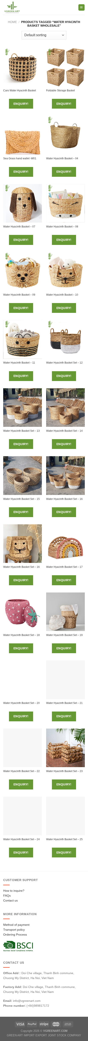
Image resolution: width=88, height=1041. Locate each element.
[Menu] (81, 7)
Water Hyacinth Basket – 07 (19, 226)
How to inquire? (13, 890)
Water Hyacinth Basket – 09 (19, 294)
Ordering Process (15, 934)
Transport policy (14, 929)
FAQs (7, 895)
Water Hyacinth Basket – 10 (62, 294)
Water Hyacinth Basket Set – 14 (64, 430)
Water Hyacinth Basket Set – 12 (64, 362)
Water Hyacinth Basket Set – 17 (64, 566)
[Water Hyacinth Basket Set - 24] (22, 816)
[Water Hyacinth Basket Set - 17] (65, 543)
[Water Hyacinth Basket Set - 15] (22, 475)
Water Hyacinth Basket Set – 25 (64, 839)
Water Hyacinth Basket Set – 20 (21, 703)
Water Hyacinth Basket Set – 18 (21, 635)
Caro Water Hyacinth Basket (19, 90)
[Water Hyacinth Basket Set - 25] (65, 816)
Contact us (10, 900)
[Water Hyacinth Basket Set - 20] (22, 679)
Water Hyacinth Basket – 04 (62, 158)
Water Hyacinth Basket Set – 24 (21, 839)
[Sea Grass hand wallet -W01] (22, 135)
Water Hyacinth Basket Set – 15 (21, 498)
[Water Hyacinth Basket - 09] (22, 271)
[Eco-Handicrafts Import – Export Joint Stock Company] (21, 7)
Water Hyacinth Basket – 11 (19, 362)
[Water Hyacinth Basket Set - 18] (22, 611)
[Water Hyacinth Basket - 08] (65, 203)
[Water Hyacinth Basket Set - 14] (65, 407)
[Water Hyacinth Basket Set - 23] (65, 748)
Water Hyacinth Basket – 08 (62, 226)
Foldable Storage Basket (60, 90)
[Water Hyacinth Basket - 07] (22, 203)
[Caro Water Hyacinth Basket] (22, 67)
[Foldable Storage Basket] (65, 67)
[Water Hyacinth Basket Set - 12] (65, 339)
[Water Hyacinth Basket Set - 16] (65, 475)
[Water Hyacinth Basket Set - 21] (65, 679)
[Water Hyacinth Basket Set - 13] (22, 407)
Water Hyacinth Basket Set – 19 (64, 635)
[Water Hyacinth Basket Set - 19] (65, 611)
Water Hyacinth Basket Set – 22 (21, 771)
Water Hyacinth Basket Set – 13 (21, 430)
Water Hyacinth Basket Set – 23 (64, 771)
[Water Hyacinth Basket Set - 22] (22, 748)
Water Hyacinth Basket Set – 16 (64, 498)
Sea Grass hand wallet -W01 (19, 158)
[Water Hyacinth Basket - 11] (22, 339)
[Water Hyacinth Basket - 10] (65, 271)
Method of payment (16, 924)
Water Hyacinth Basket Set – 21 (64, 703)
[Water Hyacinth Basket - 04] (65, 135)
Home (12, 22)
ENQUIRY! (20, 103)
